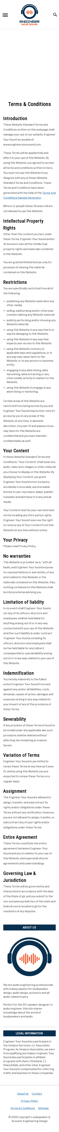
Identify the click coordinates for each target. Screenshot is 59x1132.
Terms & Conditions (22, 1108)
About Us (23, 1093)
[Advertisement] (29, 65)
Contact (37, 1093)
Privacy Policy (29, 1101)
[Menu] (5, 15)
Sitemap (43, 1108)
